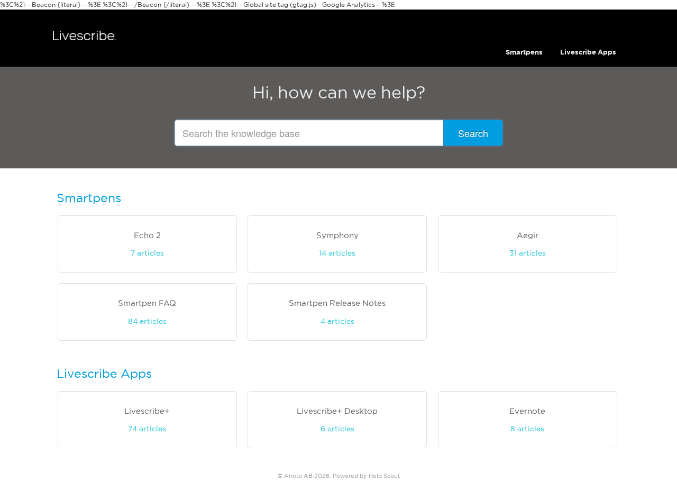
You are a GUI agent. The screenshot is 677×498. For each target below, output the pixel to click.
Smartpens (524, 52)
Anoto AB (298, 476)
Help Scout (384, 476)
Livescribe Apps (588, 52)
